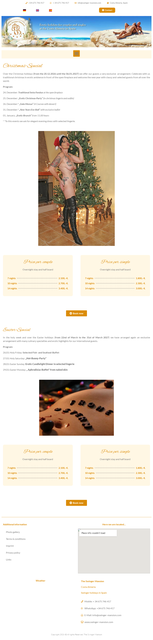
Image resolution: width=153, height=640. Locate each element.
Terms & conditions (16, 538)
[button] (76, 53)
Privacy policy (13, 552)
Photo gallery (13, 532)
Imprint (10, 545)
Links (8, 559)
